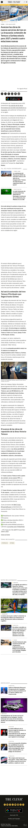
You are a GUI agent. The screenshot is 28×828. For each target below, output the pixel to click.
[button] (2, 94)
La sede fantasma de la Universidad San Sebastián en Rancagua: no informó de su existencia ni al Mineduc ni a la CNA (19, 195)
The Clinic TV (15, 805)
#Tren (12, 543)
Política (11, 726)
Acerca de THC (14, 815)
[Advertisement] (14, 247)
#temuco (5, 543)
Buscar (24, 1)
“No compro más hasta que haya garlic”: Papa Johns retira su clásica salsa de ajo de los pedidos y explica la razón (17, 760)
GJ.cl (25, 825)
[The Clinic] (3, 2)
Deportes (15, 582)
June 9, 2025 (5, 531)
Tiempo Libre (17, 171)
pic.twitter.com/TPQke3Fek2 (16, 527)
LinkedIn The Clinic (18, 805)
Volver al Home (5, 534)
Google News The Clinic (23, 805)
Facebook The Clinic (7, 805)
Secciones (26, 1)
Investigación (17, 189)
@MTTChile (17, 505)
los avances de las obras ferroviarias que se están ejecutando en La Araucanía (13, 108)
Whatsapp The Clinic (13, 805)
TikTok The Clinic (21, 805)
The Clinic (8, 824)
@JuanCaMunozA (6, 507)
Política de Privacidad (14, 818)
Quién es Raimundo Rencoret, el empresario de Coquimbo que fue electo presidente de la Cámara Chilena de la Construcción (17, 691)
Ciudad (2, 24)
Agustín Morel (23, 88)
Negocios (15, 625)
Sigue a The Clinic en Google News (14, 98)
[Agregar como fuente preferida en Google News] (14, 810)
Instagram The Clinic (10, 805)
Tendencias (5, 614)
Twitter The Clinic (5, 805)
